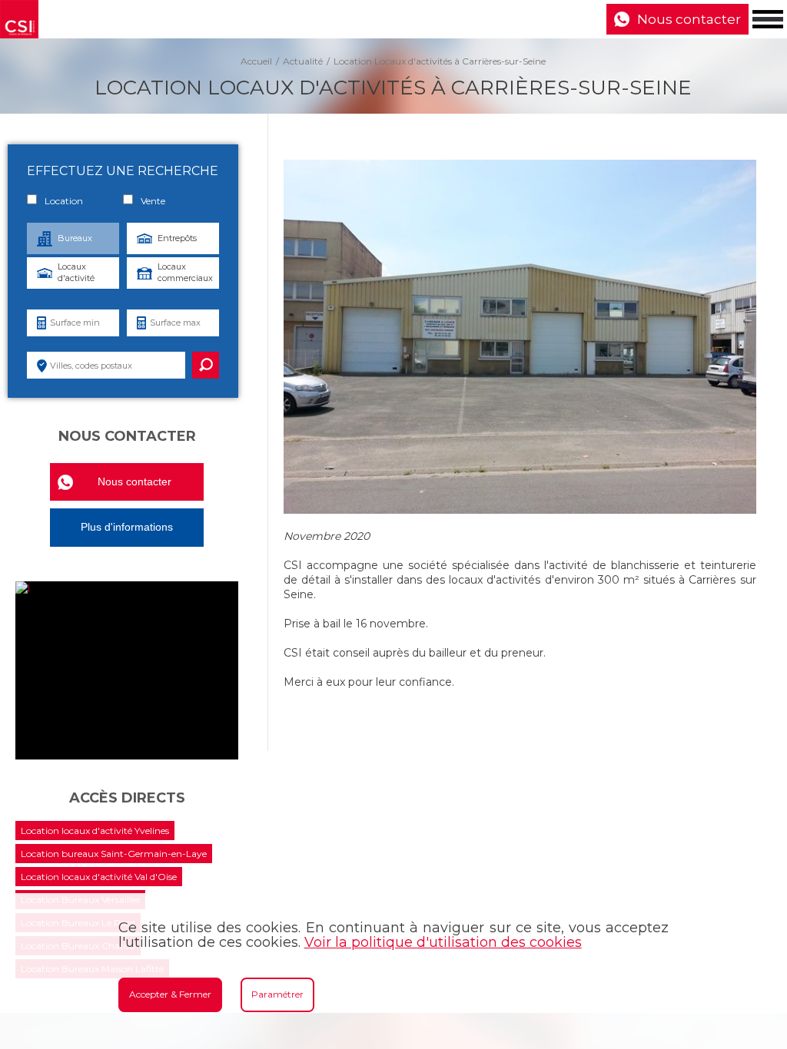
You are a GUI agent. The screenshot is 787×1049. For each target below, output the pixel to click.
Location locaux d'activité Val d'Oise (99, 876)
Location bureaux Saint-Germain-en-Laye (114, 853)
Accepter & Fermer (170, 994)
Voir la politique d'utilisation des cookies (443, 942)
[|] (126, 670)
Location (64, 201)
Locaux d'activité (76, 272)
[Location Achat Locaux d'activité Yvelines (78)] (19, 19)
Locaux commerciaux (185, 272)
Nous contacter (689, 19)
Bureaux (75, 238)
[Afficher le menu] (768, 19)
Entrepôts (177, 238)
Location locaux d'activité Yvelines (95, 830)
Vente (153, 201)
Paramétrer (277, 994)
